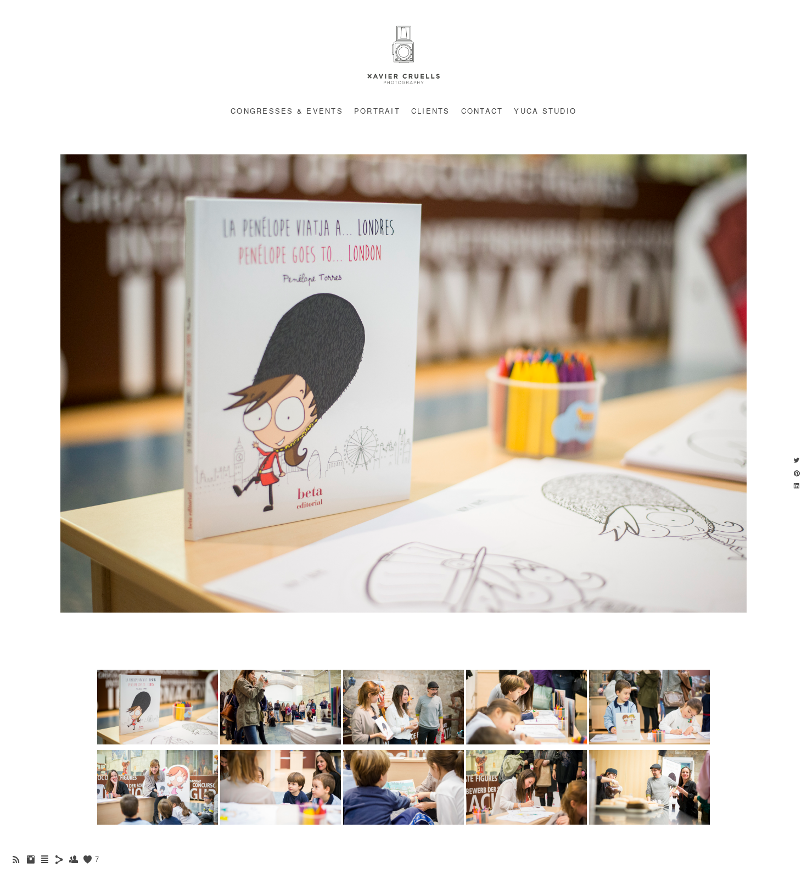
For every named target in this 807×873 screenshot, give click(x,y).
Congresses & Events (287, 110)
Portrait (377, 110)
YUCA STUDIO (545, 110)
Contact (482, 110)
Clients (430, 110)
